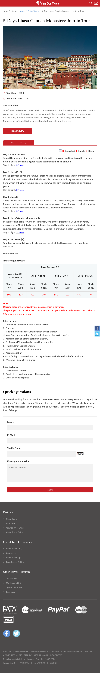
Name (10, 421)
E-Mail (11, 435)
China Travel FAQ (13, 549)
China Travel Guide (14, 532)
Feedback (10, 592)
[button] (50, 3)
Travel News (11, 579)
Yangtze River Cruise (15, 528)
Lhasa (26, 98)
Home (22, 11)
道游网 (53, 663)
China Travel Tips (13, 558)
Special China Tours (14, 587)
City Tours (10, 523)
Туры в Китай (9, 663)
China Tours (33, 11)
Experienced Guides (15, 562)
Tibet (20, 98)
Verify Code (13, 448)
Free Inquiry (17, 131)
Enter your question (18, 461)
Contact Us (11, 553)
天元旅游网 (39, 663)
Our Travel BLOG (13, 583)
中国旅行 (24, 663)
